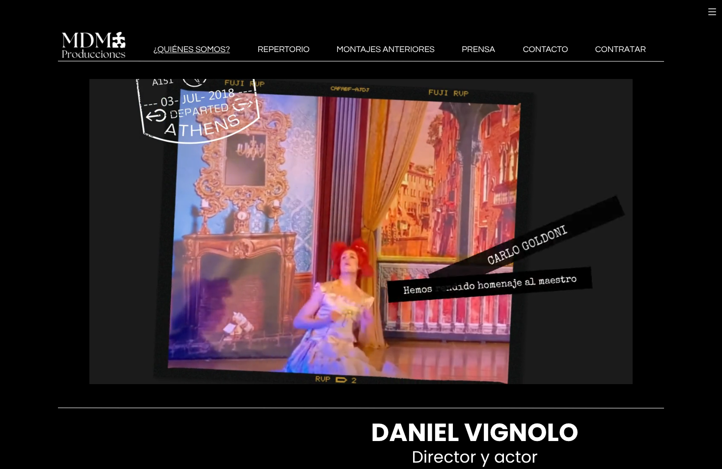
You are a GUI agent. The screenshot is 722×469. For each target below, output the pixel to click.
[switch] (712, 12)
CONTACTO (545, 49)
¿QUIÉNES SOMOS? (191, 49)
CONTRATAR (620, 49)
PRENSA (478, 49)
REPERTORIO (283, 49)
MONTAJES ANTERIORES (385, 49)
